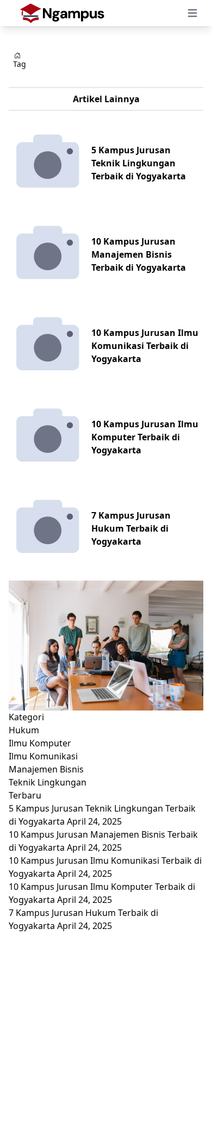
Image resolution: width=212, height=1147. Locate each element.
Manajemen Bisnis (46, 769)
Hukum (24, 730)
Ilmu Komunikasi (43, 756)
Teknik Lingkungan (47, 782)
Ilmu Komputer (40, 743)
